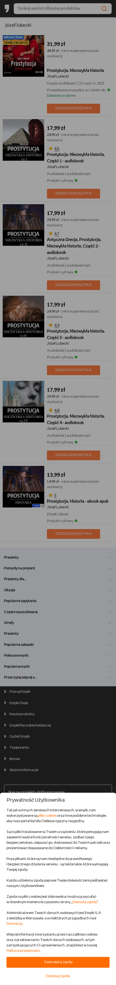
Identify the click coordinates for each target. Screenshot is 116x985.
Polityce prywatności (23, 951)
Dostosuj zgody (85, 902)
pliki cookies (47, 816)
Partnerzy (14, 924)
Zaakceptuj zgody (58, 962)
